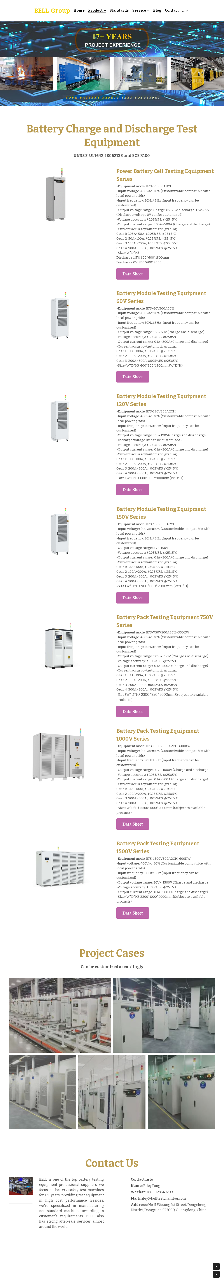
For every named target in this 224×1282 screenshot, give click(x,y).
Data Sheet (132, 258)
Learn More (25, 1254)
